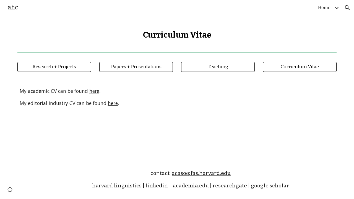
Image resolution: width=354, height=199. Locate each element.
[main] (177, 33)
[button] (347, 7)
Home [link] (324, 7)
